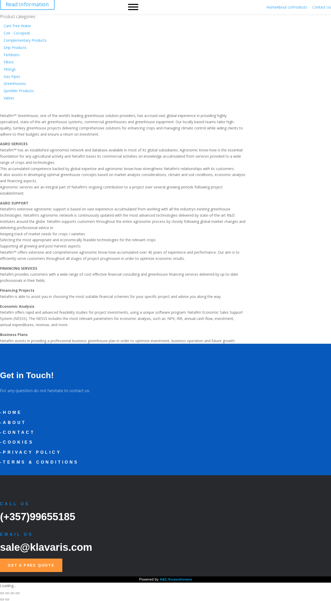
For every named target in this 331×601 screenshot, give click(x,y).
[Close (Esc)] (18, 593)
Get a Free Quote (31, 565)
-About (13, 422)
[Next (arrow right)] (7, 599)
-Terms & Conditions (39, 462)
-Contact (17, 432)
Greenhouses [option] (15, 83)
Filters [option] (9, 62)
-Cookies (17, 442)
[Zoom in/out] (2, 593)
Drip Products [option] (15, 47)
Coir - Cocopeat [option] (17, 33)
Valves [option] (9, 98)
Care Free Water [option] (17, 25)
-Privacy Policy (30, 452)
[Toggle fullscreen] (7, 593)
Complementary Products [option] (25, 40)
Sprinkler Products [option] (19, 90)
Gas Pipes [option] (12, 76)
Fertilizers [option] (12, 54)
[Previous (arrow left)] (2, 599)
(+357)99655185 (37, 516)
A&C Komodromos (176, 579)
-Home (11, 412)
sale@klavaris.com (46, 547)
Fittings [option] (10, 69)
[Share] (12, 593)
